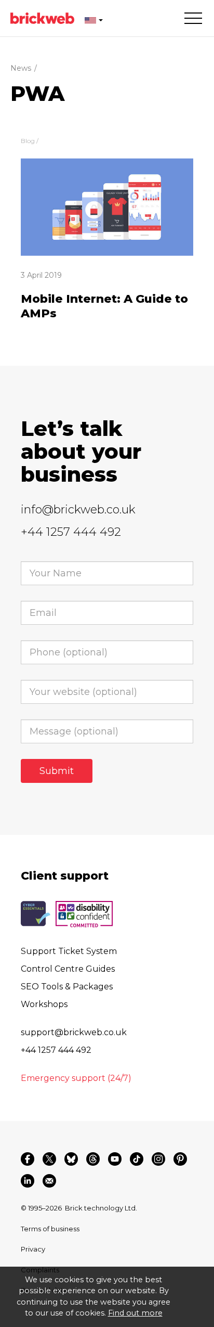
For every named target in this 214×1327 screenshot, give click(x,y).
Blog (28, 141)
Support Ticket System (69, 951)
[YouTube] (115, 1159)
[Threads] (93, 1159)
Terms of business (50, 1229)
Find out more (135, 1313)
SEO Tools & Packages (67, 986)
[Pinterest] (180, 1159)
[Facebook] (27, 1159)
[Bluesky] (71, 1159)
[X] (49, 1159)
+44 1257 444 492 (71, 532)
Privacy (33, 1249)
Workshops (44, 1004)
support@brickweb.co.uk (74, 1032)
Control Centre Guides (68, 969)
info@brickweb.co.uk (78, 510)
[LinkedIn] (27, 1181)
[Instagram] (158, 1159)
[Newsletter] (49, 1181)
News (20, 68)
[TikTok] (137, 1159)
